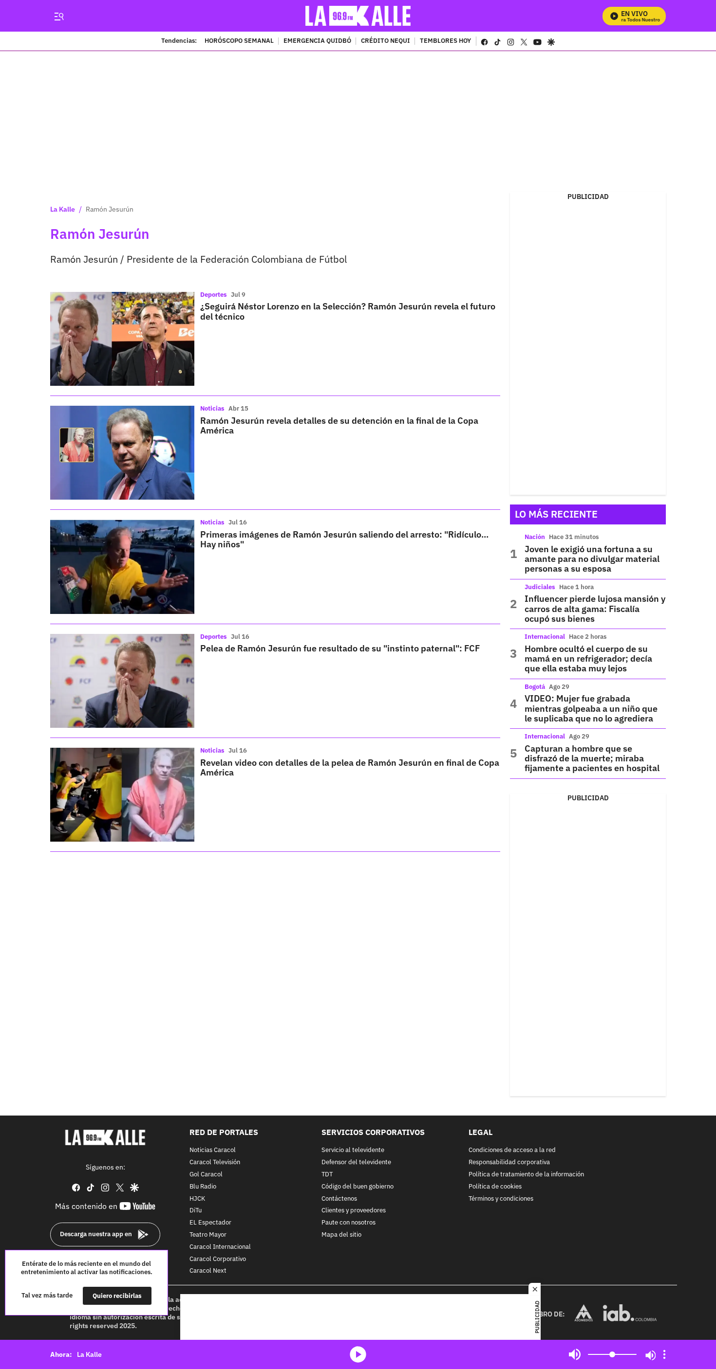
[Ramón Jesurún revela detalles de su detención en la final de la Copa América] (122, 453)
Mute (575, 1354)
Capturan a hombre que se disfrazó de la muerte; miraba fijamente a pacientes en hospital (592, 758)
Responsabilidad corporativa (509, 1162)
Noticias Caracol (212, 1150)
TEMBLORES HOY (445, 41)
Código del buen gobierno (357, 1187)
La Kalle (62, 209)
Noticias (212, 408)
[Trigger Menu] (58, 16)
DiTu (195, 1210)
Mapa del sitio (341, 1235)
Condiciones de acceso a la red (512, 1150)
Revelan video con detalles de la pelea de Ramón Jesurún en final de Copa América (349, 767)
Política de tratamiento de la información (526, 1174)
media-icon (358, 1354)
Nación (535, 537)
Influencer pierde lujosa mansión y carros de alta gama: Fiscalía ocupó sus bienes (595, 608)
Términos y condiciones (501, 1198)
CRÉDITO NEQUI (385, 41)
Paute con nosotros (348, 1223)
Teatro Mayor (207, 1235)
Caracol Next (207, 1271)
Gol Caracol (206, 1174)
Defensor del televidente (356, 1162)
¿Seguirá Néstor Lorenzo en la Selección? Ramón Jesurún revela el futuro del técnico (347, 311)
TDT (327, 1174)
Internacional (545, 636)
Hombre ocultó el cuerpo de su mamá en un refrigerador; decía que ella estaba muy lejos (588, 658)
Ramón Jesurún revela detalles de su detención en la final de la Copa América (339, 425)
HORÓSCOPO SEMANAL (239, 41)
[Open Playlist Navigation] (664, 1354)
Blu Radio (202, 1187)
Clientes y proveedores (353, 1210)
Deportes (213, 294)
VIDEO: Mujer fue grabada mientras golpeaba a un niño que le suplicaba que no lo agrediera (591, 708)
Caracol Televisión (214, 1162)
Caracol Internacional (220, 1247)
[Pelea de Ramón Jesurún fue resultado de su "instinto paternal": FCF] (122, 681)
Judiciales (540, 587)
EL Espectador (210, 1223)
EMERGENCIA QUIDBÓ (317, 41)
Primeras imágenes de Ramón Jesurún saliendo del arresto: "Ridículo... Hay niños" (344, 539)
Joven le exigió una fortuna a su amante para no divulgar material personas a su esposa (592, 559)
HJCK (197, 1198)
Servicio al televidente (352, 1150)
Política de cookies (495, 1187)
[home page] (358, 16)
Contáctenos (339, 1198)
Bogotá (535, 687)
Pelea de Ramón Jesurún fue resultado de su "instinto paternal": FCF (340, 648)
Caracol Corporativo (217, 1259)
